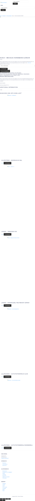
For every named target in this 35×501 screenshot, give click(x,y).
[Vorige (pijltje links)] (1, 500)
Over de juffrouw (5, 464)
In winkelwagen (3, 68)
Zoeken (15, 3)
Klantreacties (4, 465)
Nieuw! (3, 490)
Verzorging (4, 488)
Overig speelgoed (9, 15)
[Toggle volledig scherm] (4, 499)
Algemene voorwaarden (6, 476)
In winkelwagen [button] (7, 163)
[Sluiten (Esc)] (9, 499)
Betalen (4, 473)
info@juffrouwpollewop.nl (5, 458)
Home (1, 15)
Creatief (4, 484)
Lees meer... (29, 62)
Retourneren (4, 475)
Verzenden (4, 474)
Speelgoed (4, 15)
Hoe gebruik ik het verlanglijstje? (7, 472)
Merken (4, 489)
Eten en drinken (5, 487)
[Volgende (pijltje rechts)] (4, 500)
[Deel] (6, 499)
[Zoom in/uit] (1, 499)
